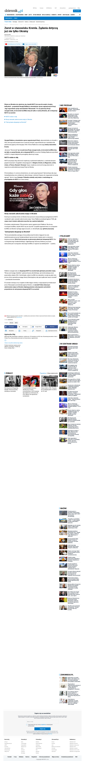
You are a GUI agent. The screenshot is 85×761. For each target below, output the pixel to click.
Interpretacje (7, 749)
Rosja (11, 322)
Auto (22, 741)
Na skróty (7, 739)
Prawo (53, 741)
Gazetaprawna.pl (8, 743)
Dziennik (6, 24)
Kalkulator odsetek (73, 748)
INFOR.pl (35, 8)
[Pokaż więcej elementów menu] (80, 15)
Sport (22, 748)
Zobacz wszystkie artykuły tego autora (13, 342)
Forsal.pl (6, 746)
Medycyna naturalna (56, 746)
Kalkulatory (72, 739)
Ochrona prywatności (44, 756)
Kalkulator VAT (73, 746)
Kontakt (10, 756)
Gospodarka (23, 745)
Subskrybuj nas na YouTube (14, 44)
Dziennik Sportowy (40, 21)
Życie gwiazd (38, 748)
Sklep (79, 8)
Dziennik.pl (24, 739)
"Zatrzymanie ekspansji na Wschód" (16, 122)
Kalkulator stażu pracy (74, 745)
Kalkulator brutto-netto (74, 749)
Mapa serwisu (55, 756)
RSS (76, 756)
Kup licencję (19, 317)
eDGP (6, 745)
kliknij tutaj (50, 733)
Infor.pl (6, 741)
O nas (15, 756)
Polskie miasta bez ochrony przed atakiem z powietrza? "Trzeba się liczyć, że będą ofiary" (12, 347)
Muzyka (37, 751)
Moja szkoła (38, 746)
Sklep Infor (7, 751)
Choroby (53, 748)
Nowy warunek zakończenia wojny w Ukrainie (19, 119)
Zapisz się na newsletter (31, 44)
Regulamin (34, 756)
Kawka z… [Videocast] (30, 21)
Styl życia (54, 751)
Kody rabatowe (39, 743)
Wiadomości (8, 18)
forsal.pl (41, 8)
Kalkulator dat (73, 741)
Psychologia (54, 749)
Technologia (23, 743)
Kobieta (37, 741)
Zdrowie (23, 749)
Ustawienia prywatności (67, 756)
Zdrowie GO (21, 21)
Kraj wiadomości (53, 373)
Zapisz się (42, 728)
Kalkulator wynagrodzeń (75, 751)
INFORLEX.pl (49, 8)
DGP (56, 8)
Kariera (27, 756)
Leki (52, 745)
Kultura (37, 753)
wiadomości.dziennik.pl (14, 24)
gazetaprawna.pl (72, 8)
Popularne (43, 373)
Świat (15, 18)
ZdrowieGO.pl (62, 8)
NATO (16, 322)
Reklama (21, 756)
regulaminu (43, 724)
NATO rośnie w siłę (11, 116)
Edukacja (38, 745)
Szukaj (78, 11)
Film (37, 749)
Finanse (53, 743)
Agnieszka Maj (14, 35)
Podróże (23, 751)
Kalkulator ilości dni (74, 743)
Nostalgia (15, 21)
